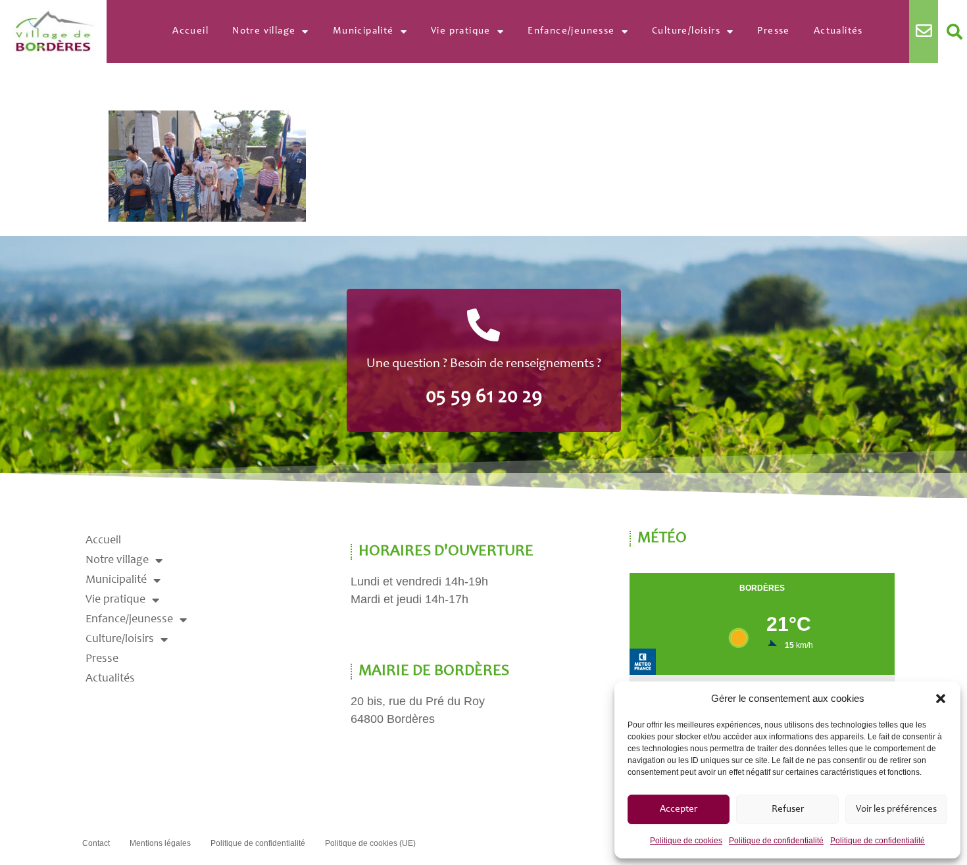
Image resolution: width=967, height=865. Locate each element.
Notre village (263, 31)
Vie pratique (461, 31)
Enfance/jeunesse (571, 31)
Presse (773, 31)
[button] (940, 698)
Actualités (838, 31)
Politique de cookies (686, 840)
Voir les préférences (896, 809)
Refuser (788, 809)
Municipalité (363, 31)
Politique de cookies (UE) (370, 843)
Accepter (678, 809)
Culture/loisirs (686, 31)
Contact (96, 843)
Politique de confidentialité (776, 840)
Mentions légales (160, 843)
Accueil (190, 31)
